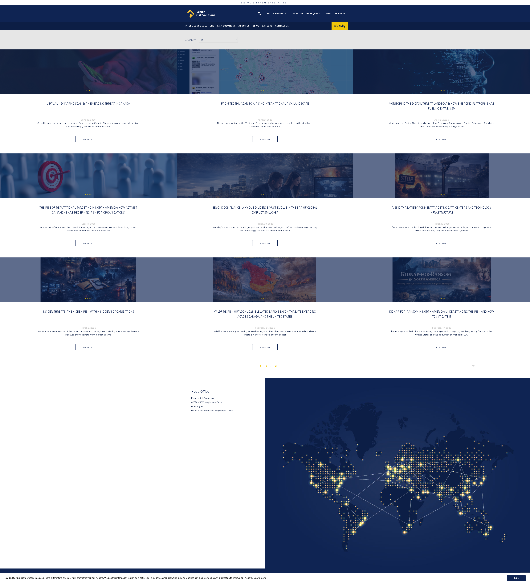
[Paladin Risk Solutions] (200, 14)
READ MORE (88, 139)
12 (276, 365)
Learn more (260, 578)
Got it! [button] (516, 578)
